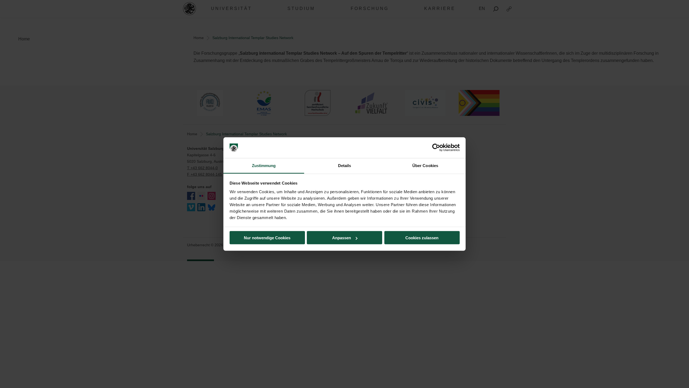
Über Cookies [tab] (425, 165)
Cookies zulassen (421, 237)
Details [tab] (344, 165)
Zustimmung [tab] (264, 165)
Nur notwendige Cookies (267, 237)
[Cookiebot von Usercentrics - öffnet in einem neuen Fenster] (436, 148)
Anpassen (341, 237)
